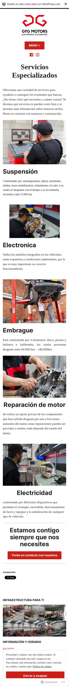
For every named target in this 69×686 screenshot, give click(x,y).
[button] (13, 613)
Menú (36, 45)
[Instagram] (37, 54)
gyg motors (8, 648)
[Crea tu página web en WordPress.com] (34, 4)
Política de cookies (42, 666)
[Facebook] (31, 54)
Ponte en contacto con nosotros (34, 555)
